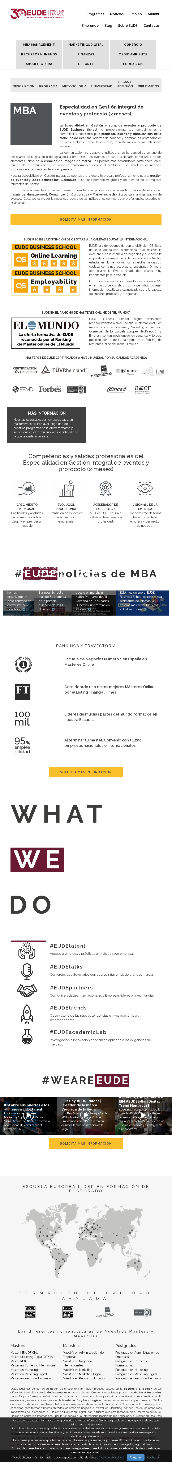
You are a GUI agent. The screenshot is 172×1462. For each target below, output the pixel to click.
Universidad (101, 86)
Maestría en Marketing (77, 1369)
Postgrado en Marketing (131, 1369)
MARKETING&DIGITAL (86, 44)
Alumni (153, 14)
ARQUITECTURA (39, 64)
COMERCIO (133, 44)
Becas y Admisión (125, 83)
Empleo (135, 14)
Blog (108, 26)
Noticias (117, 14)
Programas (95, 14)
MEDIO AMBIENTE (133, 54)
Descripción (23, 86)
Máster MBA (18, 1361)
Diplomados (148, 86)
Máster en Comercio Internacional (33, 1365)
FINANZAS (86, 54)
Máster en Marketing (24, 1369)
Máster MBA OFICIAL (24, 1352)
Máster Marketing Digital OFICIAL (32, 1356)
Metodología (74, 86)
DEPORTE (86, 64)
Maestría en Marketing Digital (82, 1374)
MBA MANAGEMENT (39, 44)
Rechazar (153, 1457)
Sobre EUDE (128, 26)
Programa (48, 86)
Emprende (90, 26)
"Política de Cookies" (111, 1457)
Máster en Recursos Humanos (30, 1378)
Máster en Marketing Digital (28, 1374)
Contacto (151, 26)
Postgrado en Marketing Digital (136, 1374)
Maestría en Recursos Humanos (84, 1378)
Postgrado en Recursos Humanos (138, 1378)
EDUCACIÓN (133, 64)
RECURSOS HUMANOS (39, 54)
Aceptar (136, 1457)
